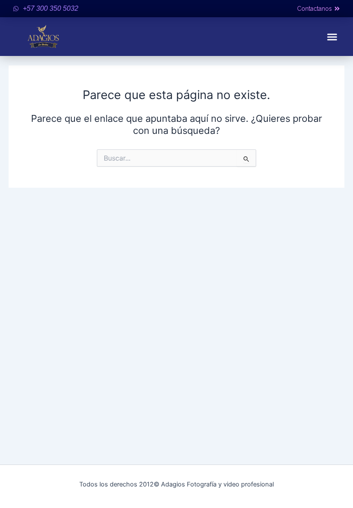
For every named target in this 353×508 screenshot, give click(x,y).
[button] (332, 36)
